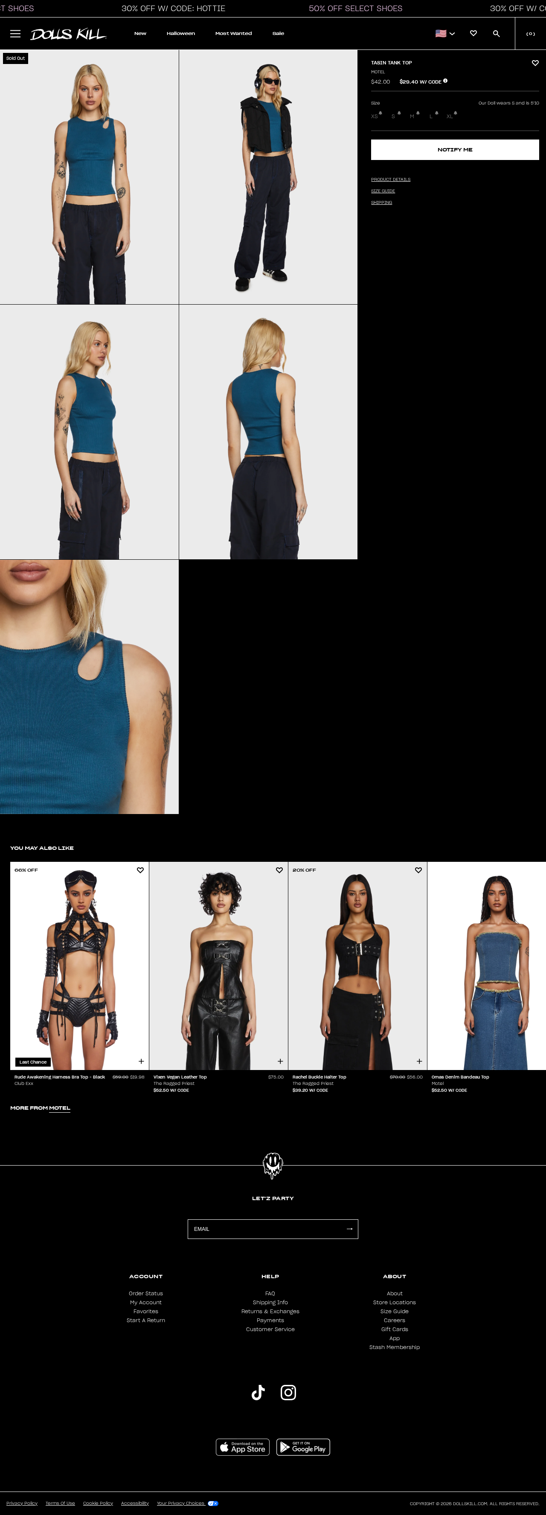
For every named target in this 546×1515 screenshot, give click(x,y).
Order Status (146, 1293)
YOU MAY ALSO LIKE (42, 848)
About (395, 1293)
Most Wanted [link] (233, 33)
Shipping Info (270, 1302)
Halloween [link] (181, 33)
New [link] (140, 33)
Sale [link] (278, 33)
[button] (171, 8)
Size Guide (394, 1311)
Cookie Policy (98, 1503)
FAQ (270, 1293)
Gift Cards (394, 1329)
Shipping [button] (381, 203)
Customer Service (270, 1329)
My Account (146, 1302)
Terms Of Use (60, 1503)
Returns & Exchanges (270, 1311)
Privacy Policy (22, 1503)
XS (374, 116)
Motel (378, 72)
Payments (270, 1320)
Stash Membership (394, 1347)
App (394, 1338)
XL (450, 116)
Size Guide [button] (383, 191)
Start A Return (146, 1320)
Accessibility (135, 1503)
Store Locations (394, 1302)
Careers (394, 1320)
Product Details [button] (390, 179)
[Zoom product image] (89, 177)
